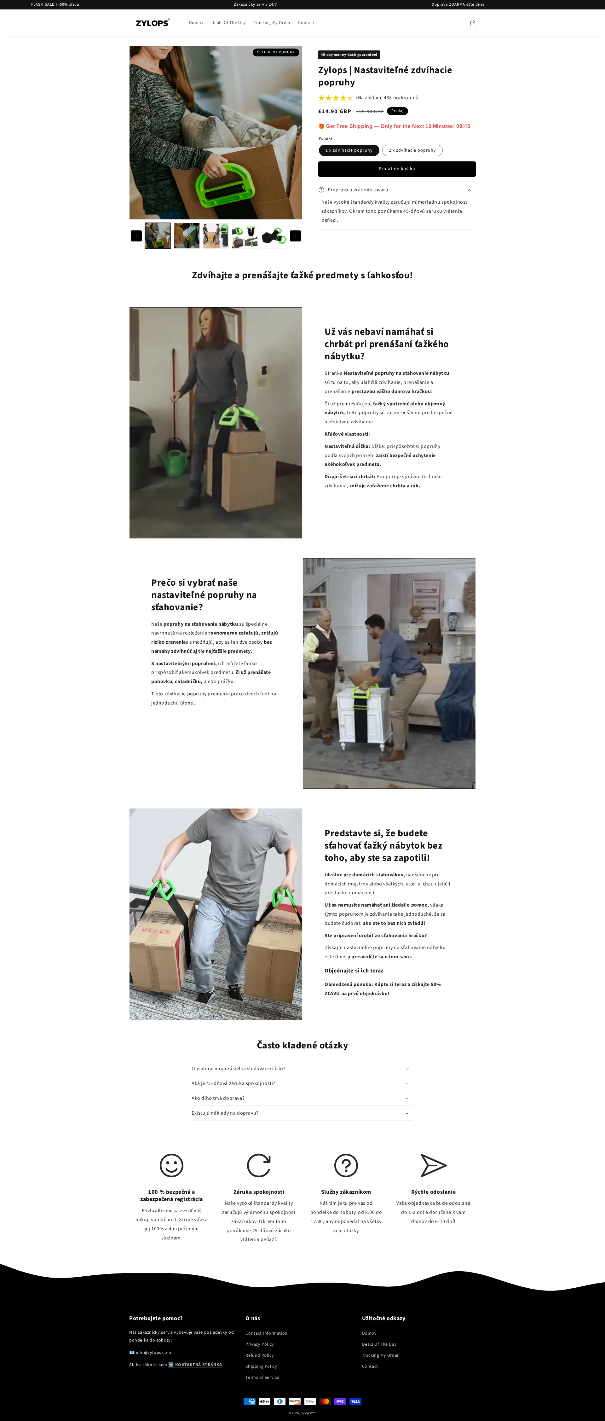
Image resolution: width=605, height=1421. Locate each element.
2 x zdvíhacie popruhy (412, 150)
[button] (473, 23)
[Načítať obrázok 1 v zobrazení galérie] (158, 236)
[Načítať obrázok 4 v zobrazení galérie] (245, 236)
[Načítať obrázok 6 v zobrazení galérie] (274, 236)
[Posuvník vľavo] (136, 235)
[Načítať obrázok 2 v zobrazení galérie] (187, 236)
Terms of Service (262, 1377)
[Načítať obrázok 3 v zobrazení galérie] (216, 236)
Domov (369, 1333)
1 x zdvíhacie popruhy (349, 150)
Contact (370, 1366)
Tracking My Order (380, 1355)
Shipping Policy (261, 1366)
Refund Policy (259, 1355)
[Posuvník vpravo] (295, 235)
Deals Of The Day (379, 1344)
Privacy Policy (259, 1344)
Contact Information (266, 1333)
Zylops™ (307, 1413)
